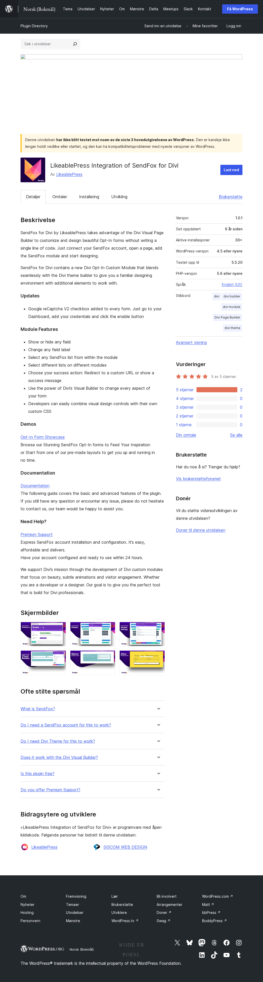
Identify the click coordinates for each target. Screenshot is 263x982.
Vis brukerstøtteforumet (198, 478)
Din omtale (186, 435)
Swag (164, 921)
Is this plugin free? (37, 773)
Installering (89, 196)
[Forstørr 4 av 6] (59, 657)
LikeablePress (69, 174)
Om (23, 896)
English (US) (232, 284)
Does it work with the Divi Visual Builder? (59, 757)
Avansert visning (191, 342)
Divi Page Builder (227, 317)
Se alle (236, 435)
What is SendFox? (38, 708)
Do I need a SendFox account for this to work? (66, 725)
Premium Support (37, 534)
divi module (231, 307)
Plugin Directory (34, 26)
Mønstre (73, 921)
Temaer (72, 904)
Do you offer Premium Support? (50, 789)
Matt (208, 904)
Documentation (35, 485)
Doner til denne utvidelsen (200, 530)
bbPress (211, 912)
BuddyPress (214, 921)
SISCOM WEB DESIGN (125, 847)
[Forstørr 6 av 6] (158, 657)
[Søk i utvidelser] (75, 44)
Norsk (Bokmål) (82, 949)
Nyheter (27, 904)
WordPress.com (217, 896)
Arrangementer (169, 904)
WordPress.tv (125, 921)
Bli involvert (166, 896)
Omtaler (59, 196)
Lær (114, 896)
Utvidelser (74, 912)
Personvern (30, 921)
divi (216, 296)
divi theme (232, 328)
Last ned (231, 170)
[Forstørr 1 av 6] (59, 628)
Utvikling (119, 196)
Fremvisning (76, 896)
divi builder (231, 296)
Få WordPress (240, 9)
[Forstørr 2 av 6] (108, 628)
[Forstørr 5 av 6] (108, 657)
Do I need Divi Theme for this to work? (58, 741)
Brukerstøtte (230, 196)
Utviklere (119, 912)
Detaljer (33, 196)
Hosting (27, 912)
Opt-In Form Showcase (43, 437)
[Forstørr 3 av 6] (158, 628)
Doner (164, 912)
